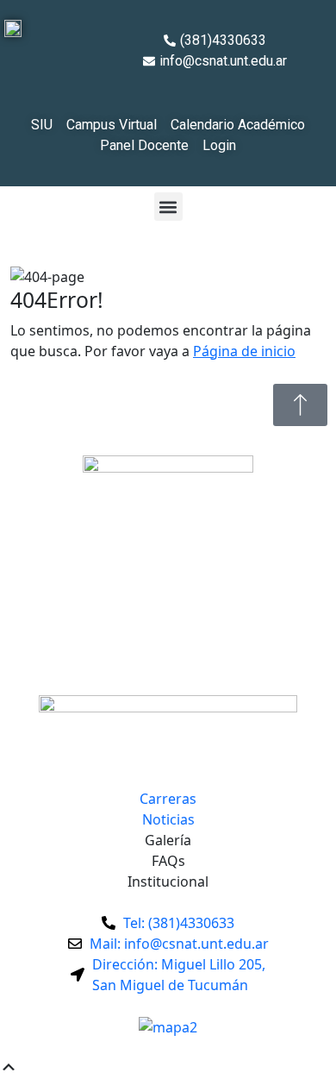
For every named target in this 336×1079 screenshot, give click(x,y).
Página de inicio (244, 351)
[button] (168, 206)
